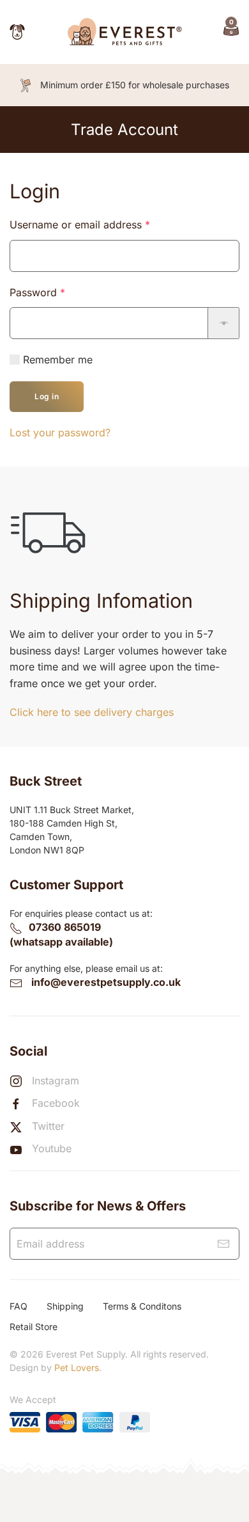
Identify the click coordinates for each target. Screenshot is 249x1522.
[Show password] (223, 323)
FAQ (18, 1306)
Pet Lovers (76, 1367)
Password (58, 292)
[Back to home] (124, 32)
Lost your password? (60, 432)
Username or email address (101, 224)
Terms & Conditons (142, 1306)
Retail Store (33, 1326)
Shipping (65, 1306)
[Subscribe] (223, 1244)
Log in (46, 396)
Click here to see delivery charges (92, 712)
